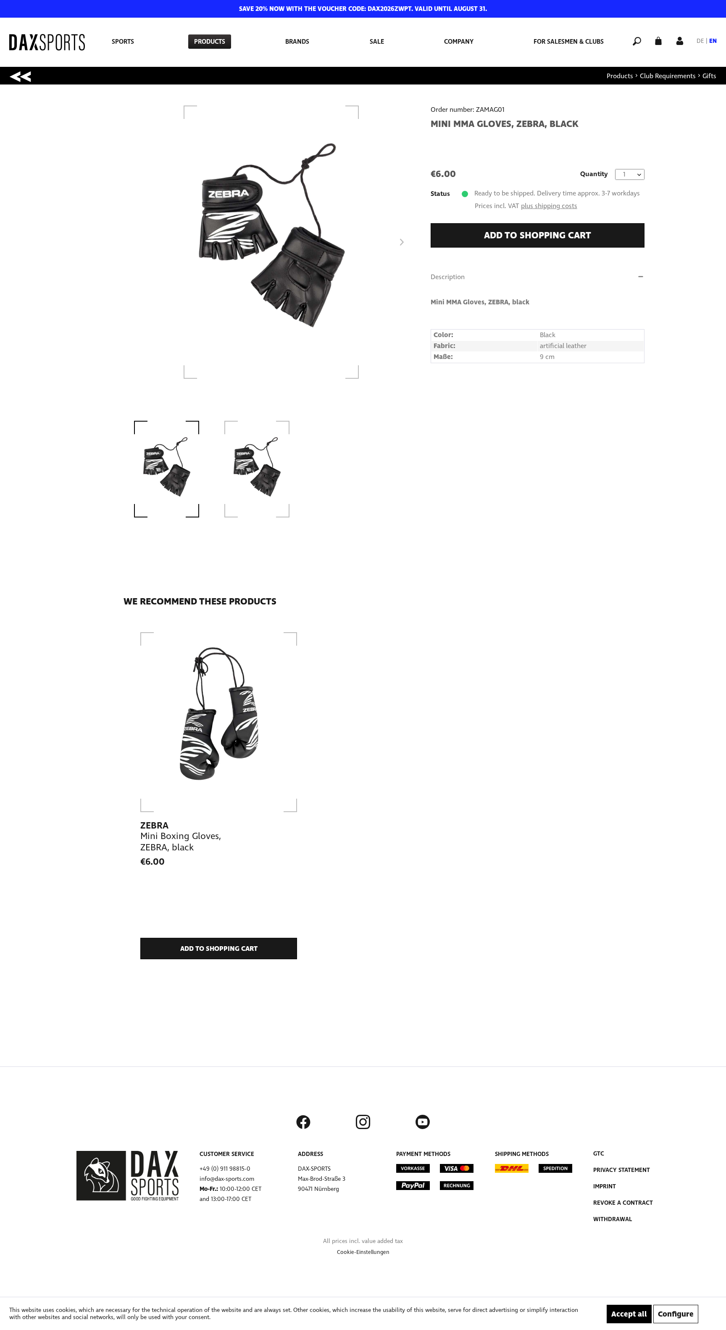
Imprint (604, 1186)
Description (448, 277)
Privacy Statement (621, 1170)
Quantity (594, 174)
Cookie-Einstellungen (363, 1252)
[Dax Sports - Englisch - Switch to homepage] (47, 42)
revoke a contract (623, 1202)
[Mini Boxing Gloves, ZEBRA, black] (218, 722)
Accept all (629, 1314)
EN (713, 41)
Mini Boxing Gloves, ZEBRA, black (180, 842)
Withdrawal (612, 1219)
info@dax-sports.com (227, 1178)
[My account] (679, 40)
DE (700, 41)
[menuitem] (123, 41)
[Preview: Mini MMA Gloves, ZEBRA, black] (174, 469)
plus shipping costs (549, 206)
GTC (598, 1153)
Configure (676, 1314)
